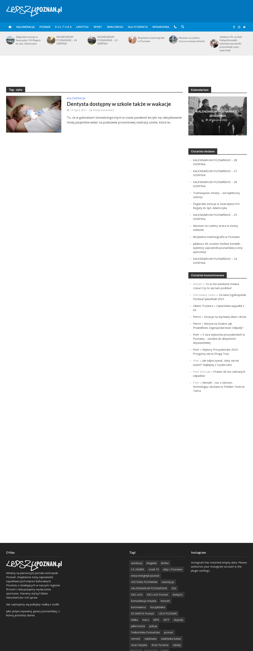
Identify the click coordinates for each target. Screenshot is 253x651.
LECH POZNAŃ (168, 613)
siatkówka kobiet (171, 638)
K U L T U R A (63, 27)
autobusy (136, 563)
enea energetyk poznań (145, 575)
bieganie (152, 563)
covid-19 (154, 569)
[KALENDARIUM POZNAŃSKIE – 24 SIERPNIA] (51, 40)
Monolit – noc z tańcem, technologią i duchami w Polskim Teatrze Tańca (219, 387)
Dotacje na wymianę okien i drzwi (225, 317)
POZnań (44, 27)
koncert (165, 601)
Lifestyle (82, 27)
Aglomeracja (25, 27)
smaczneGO (115, 27)
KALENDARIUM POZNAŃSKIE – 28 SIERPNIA (217, 113)
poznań (168, 632)
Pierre (197, 317)
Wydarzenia (160, 27)
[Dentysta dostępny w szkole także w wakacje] (33, 114)
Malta (134, 620)
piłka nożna (138, 626)
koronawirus (138, 607)
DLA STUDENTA (138, 27)
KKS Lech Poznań (157, 594)
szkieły (177, 645)
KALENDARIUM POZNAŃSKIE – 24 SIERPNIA (66, 40)
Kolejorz (178, 594)
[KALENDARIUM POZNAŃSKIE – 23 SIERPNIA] (91, 40)
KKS (174, 588)
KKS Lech (136, 594)
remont (135, 638)
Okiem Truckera (203, 306)
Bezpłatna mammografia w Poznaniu (151, 39)
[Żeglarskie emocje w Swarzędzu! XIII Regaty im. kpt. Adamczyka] (10, 40)
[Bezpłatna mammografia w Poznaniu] (132, 39)
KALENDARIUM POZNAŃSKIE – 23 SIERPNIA (107, 40)
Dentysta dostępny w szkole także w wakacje (119, 104)
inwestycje (168, 582)
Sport (98, 27)
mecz (145, 620)
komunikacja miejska (143, 601)
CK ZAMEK (137, 569)
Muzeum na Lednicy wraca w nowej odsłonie (192, 39)
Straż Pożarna (160, 645)
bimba (165, 563)
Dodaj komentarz (103, 110)
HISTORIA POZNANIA (144, 582)
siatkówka (150, 638)
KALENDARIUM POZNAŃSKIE (149, 588)
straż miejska (139, 645)
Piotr (196, 334)
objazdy (178, 620)
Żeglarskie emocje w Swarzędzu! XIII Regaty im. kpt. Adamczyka (28, 40)
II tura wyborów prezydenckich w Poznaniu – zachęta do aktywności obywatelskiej (219, 339)
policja (153, 626)
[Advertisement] (126, 67)
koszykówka (157, 607)
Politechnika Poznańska (145, 632)
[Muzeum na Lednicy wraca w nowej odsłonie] (173, 39)
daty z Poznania (172, 569)
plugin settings (200, 570)
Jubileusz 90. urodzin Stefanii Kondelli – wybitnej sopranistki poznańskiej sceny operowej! (230, 43)
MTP (166, 620)
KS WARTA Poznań (142, 613)
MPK (156, 620)
